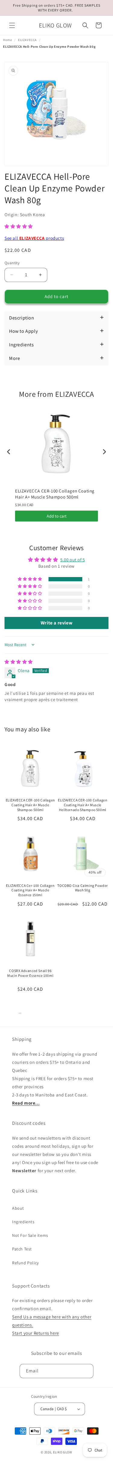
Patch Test (22, 1249)
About (18, 1208)
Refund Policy (25, 1263)
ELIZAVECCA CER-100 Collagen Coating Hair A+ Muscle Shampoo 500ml (55, 494)
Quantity (12, 262)
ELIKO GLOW (62, 1452)
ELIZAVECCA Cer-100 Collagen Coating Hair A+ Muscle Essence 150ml (30, 890)
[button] (12, 25)
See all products (34, 238)
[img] (19, 662)
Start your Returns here (35, 1333)
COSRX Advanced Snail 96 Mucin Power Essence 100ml (30, 973)
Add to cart (57, 516)
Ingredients (23, 1221)
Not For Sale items (30, 1235)
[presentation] (9, 452)
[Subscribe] (86, 1371)
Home (7, 40)
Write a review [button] (56, 623)
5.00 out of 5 (72, 560)
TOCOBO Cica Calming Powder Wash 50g (82, 888)
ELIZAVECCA (27, 40)
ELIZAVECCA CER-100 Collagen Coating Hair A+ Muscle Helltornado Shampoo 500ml (82, 805)
